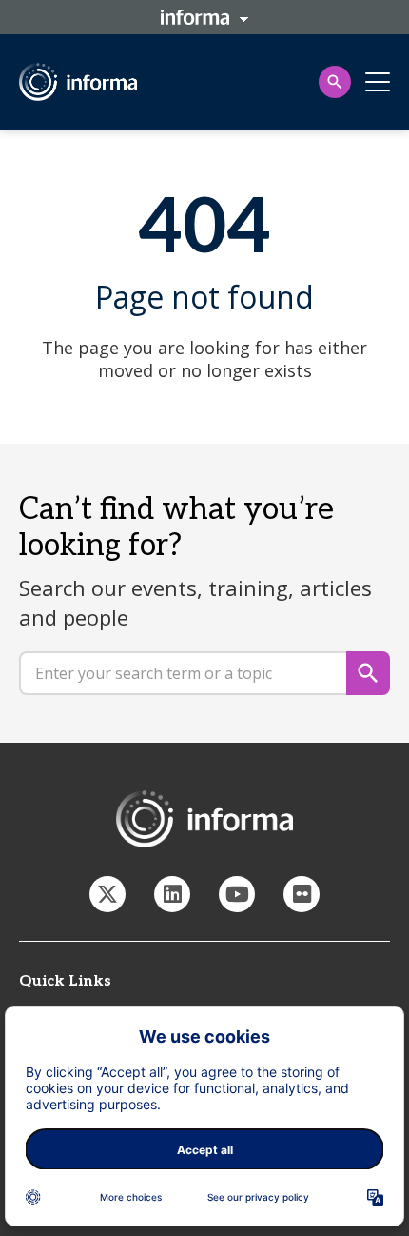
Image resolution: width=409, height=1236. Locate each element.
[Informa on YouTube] (237, 894)
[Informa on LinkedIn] (172, 894)
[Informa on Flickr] (301, 894)
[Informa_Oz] (107, 894)
